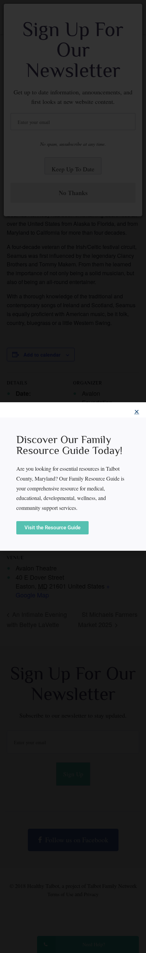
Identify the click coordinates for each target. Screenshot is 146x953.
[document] (73, 476)
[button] (136, 411)
